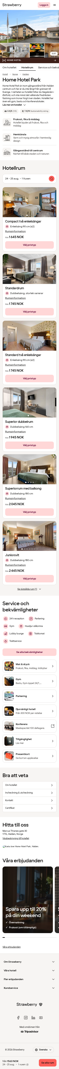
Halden (25, 74)
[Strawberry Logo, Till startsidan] (12, 5)
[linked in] (33, 1018)
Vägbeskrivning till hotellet (16, 838)
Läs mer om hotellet (12, 104)
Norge (15, 74)
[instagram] (26, 1018)
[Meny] (54, 5)
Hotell (5, 74)
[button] (29, 202)
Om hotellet (9, 67)
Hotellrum (27, 67)
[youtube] (41, 1018)
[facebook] (18, 1018)
